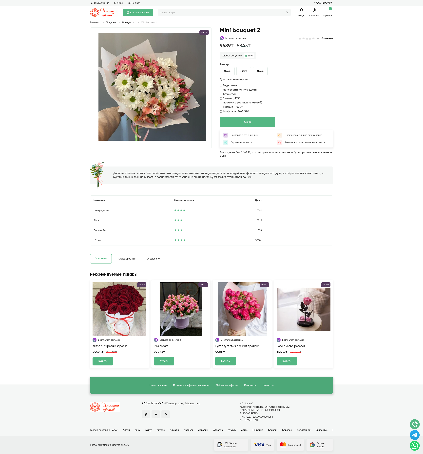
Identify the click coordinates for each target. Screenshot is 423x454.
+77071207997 (323, 2)
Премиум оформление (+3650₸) (242, 102)
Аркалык (203, 430)
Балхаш (272, 430)
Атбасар (218, 430)
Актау (148, 430)
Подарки (111, 22)
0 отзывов (327, 38)
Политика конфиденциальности (191, 385)
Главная (94, 22)
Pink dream (161, 346)
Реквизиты (250, 385)
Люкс (227, 71)
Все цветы (128, 22)
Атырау (232, 430)
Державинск (303, 430)
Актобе (161, 430)
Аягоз (244, 430)
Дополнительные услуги (235, 79)
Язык (120, 2)
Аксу (137, 430)
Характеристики (127, 258)
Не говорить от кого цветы (240, 90)
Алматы (174, 430)
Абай (115, 430)
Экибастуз (321, 430)
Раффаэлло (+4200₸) (236, 111)
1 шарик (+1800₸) (233, 107)
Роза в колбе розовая (291, 346)
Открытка (229, 94)
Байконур (257, 430)
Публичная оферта (227, 385)
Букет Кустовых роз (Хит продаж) (237, 346)
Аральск (188, 430)
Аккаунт (301, 15)
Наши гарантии (158, 385)
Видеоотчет (231, 85)
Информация (101, 2)
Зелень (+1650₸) (233, 98)
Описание (101, 258)
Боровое (287, 430)
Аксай (126, 430)
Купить (247, 121)
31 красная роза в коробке (110, 346)
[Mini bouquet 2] (152, 87)
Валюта (136, 2)
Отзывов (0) (153, 258)
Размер (224, 64)
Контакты (268, 385)
